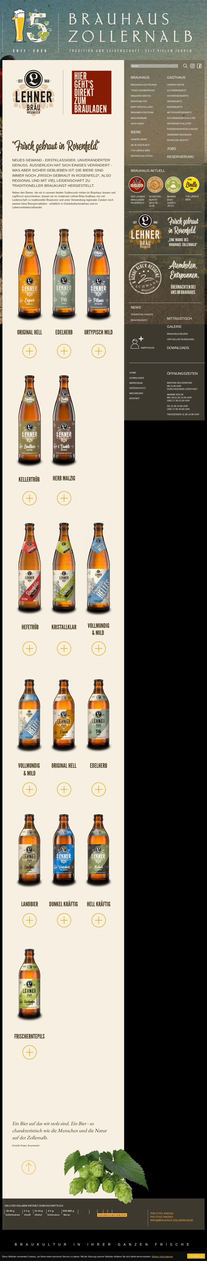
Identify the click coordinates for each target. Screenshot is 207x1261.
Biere (136, 132)
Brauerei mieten (141, 96)
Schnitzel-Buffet (178, 140)
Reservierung (180, 157)
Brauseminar (139, 118)
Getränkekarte (176, 90)
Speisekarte (174, 101)
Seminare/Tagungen (179, 134)
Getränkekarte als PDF (181, 118)
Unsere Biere (139, 139)
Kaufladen (137, 123)
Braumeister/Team (142, 112)
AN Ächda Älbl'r (140, 145)
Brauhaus (140, 77)
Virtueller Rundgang (180, 339)
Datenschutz (137, 388)
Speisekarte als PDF (179, 123)
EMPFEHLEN (147, 348)
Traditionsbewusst (143, 90)
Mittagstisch (179, 319)
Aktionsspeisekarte (179, 112)
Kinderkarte (175, 107)
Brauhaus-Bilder (177, 334)
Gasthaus (176, 77)
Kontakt (134, 398)
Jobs (171, 149)
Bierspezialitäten (142, 156)
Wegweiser (136, 393)
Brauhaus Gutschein (144, 85)
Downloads (178, 348)
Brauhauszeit (139, 320)
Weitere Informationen (162, 1256)
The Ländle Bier (140, 150)
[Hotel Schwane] (145, 293)
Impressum (136, 383)
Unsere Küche (175, 85)
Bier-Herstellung (142, 107)
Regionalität (139, 101)
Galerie (174, 327)
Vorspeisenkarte (177, 96)
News (136, 307)
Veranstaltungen (142, 314)
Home (132, 372)
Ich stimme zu (196, 1256)
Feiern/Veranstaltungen (182, 129)
